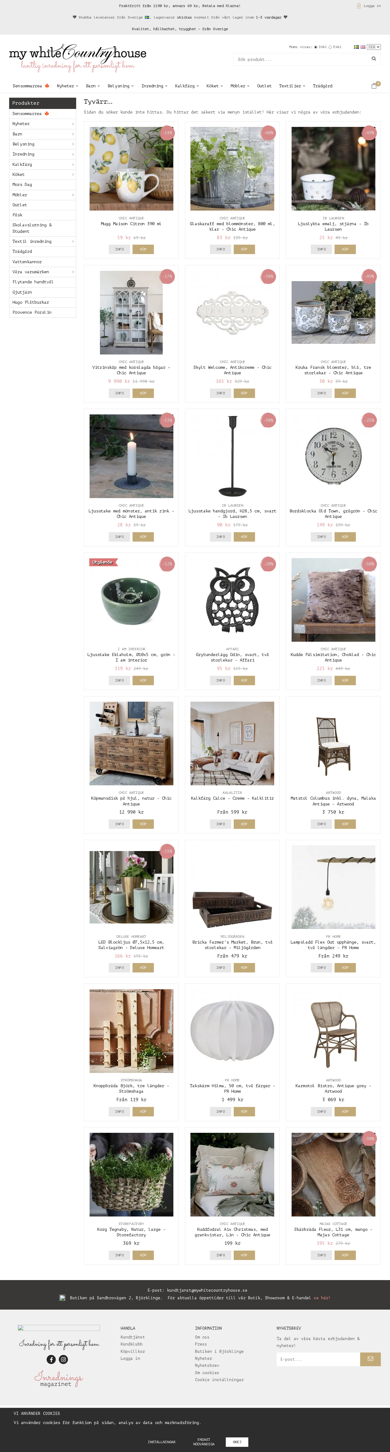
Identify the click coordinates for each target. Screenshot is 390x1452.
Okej (237, 1442)
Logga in (372, 6)
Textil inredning (31, 241)
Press (201, 1344)
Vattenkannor (27, 262)
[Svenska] (357, 46)
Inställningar (162, 1442)
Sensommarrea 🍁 (31, 86)
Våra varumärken (30, 272)
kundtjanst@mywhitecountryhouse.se (207, 1290)
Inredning (152, 86)
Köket (213, 86)
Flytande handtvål (33, 282)
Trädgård (322, 86)
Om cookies (207, 1372)
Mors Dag (22, 184)
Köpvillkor (133, 1351)
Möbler (238, 86)
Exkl (337, 47)
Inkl (323, 47)
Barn (91, 86)
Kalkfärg (185, 86)
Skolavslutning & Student (31, 228)
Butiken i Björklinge (219, 1351)
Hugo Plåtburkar (30, 302)
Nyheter (65, 86)
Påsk (17, 215)
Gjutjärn (22, 292)
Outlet (264, 86)
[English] (363, 46)
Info (119, 249)
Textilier (290, 86)
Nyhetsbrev (207, 1365)
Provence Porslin (31, 312)
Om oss (202, 1337)
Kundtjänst (133, 1337)
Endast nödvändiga (203, 1441)
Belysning (118, 86)
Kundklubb (132, 1344)
